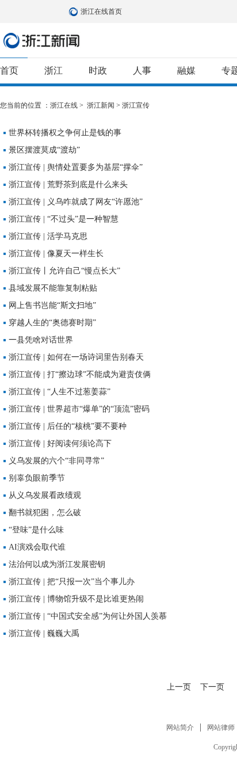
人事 (142, 70)
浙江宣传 (136, 105)
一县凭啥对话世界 (41, 340)
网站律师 (221, 728)
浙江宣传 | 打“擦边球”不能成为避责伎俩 (80, 374)
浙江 (53, 70)
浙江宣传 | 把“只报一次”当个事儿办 (72, 581)
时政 (98, 70)
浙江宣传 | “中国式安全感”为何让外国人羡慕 (88, 616)
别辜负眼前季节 (37, 478)
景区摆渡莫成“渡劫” (44, 150)
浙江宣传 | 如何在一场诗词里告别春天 (76, 357)
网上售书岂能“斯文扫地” (52, 305)
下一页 (212, 687)
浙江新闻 (42, 40)
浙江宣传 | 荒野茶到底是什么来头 (68, 184)
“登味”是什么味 (36, 530)
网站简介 (180, 728)
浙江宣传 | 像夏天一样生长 (56, 253)
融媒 (186, 70)
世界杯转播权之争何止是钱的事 (65, 132)
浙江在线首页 (75, 11)
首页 (9, 70)
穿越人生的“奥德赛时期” (52, 322)
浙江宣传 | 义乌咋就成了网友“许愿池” (76, 201)
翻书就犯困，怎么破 (45, 512)
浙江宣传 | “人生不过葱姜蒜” (59, 391)
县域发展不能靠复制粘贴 (53, 288)
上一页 (179, 687)
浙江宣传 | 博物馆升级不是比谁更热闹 (76, 599)
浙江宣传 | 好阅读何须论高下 (60, 443)
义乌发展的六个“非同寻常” (56, 460)
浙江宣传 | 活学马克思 (48, 236)
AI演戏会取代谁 (37, 547)
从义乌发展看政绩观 (45, 495)
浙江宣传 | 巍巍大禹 (44, 633)
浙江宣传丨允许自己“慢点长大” (64, 270)
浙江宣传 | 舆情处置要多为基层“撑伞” (76, 167)
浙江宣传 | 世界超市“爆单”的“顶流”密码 (79, 409)
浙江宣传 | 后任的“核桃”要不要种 (68, 426)
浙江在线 (64, 105)
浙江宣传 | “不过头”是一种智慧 (63, 219)
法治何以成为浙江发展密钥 (57, 564)
